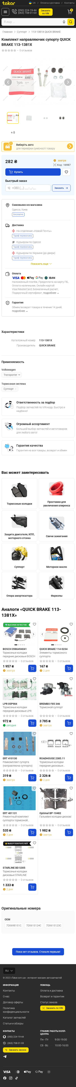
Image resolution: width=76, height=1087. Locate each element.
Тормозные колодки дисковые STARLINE (15, 873)
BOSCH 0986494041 (15, 649)
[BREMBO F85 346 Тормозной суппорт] (56, 689)
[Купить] (32, 668)
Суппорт (22, 31)
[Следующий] (68, 82)
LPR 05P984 (10, 703)
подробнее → (51, 292)
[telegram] (5, 1056)
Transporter (10, 374)
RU (7, 970)
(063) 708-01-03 (15, 1043)
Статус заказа (48, 1002)
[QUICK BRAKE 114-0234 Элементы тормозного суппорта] (56, 634)
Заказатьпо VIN (45, 12)
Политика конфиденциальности (16, 1010)
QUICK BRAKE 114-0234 (53, 649)
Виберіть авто (25, 144)
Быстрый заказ (16, 181)
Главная (8, 31)
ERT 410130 (10, 758)
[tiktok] (16, 1078)
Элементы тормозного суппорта (53, 654)
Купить (18, 172)
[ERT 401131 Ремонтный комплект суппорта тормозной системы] (19, 798)
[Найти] (70, 22)
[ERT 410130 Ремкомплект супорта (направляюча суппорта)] (19, 744)
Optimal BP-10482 (50, 813)
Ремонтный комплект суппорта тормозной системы (16, 818)
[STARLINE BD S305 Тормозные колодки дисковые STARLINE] (19, 853)
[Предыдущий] (8, 82)
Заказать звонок (17, 1050)
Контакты (69, 3)
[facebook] (5, 1078)
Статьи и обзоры (13, 1023)
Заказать (59, 188)
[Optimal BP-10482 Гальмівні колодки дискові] (56, 798)
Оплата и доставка (50, 3)
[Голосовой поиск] (64, 22)
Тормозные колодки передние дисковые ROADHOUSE (51, 764)
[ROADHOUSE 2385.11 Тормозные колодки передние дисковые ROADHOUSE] (56, 744)
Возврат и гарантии (52, 996)
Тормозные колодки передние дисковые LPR (17, 709)
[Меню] (5, 12)
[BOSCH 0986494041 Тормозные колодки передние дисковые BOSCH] (19, 634)
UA (34, 3)
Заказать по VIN (54, 1008)
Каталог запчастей (14, 1017)
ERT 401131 (10, 813)
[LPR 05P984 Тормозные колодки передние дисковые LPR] (19, 689)
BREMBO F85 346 (49, 703)
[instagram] (11, 1078)
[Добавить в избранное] (66, 172)
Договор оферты (13, 1002)
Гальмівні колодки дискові (55, 816)
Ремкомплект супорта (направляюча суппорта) (18, 764)
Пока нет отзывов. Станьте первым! (38, 951)
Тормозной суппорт (51, 707)
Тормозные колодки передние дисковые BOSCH (19, 654)
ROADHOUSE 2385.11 (52, 758)
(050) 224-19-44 (15, 1036)
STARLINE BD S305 (14, 867)
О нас (6, 996)
